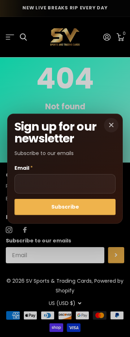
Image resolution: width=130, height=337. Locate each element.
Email (23, 168)
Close (111, 125)
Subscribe (65, 206)
